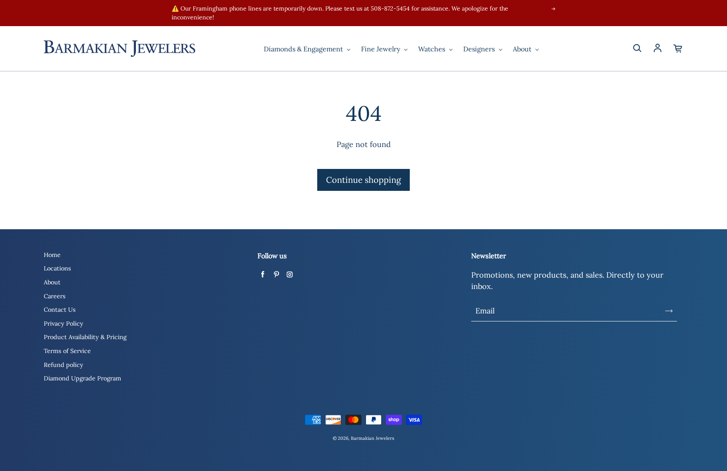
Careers (55, 296)
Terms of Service (67, 351)
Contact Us (60, 309)
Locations (57, 268)
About (523, 49)
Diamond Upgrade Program (82, 378)
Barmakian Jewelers (372, 438)
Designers (479, 49)
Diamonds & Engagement (304, 49)
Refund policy (63, 365)
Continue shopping (363, 179)
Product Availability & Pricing (85, 337)
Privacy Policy (63, 323)
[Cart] (678, 48)
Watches (432, 49)
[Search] (637, 48)
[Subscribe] (669, 310)
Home (52, 255)
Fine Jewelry (381, 49)
